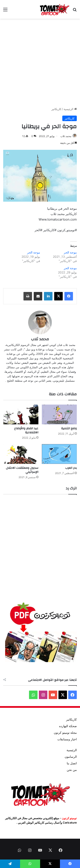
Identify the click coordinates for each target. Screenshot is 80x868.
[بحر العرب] (59, 454)
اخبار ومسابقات (67, 739)
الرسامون (71, 756)
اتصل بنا (72, 763)
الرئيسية (69, 109)
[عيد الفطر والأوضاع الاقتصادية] (20, 414)
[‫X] (58, 296)
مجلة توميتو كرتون (65, 732)
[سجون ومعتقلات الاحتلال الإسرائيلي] (20, 454)
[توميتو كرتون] (54, 9)
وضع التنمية (69, 428)
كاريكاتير (56, 109)
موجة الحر (70, 252)
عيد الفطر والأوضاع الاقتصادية (26, 430)
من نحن (72, 770)
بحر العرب (71, 468)
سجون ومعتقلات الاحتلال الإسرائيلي (22, 470)
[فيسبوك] (68, 296)
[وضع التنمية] (59, 414)
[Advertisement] (40, 63)
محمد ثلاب (65, 136)
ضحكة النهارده (68, 726)
